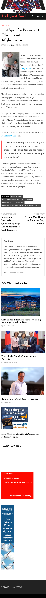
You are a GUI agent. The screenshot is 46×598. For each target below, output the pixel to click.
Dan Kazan (11, 45)
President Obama (8, 135)
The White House (32, 205)
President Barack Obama (13, 202)
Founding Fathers (24, 434)
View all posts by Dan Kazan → (15, 272)
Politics (5, 25)
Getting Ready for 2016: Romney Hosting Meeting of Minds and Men (21, 321)
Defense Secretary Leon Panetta (17, 199)
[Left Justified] (23, 6)
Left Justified (14, 16)
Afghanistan (27, 68)
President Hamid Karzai (12, 205)
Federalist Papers (9, 436)
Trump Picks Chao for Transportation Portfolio (19, 358)
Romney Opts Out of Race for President (20, 398)
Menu (40, 16)
